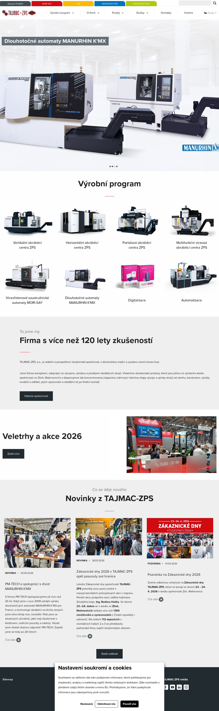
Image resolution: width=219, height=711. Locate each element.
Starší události (109, 654)
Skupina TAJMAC (15, 4)
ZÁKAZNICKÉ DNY (141, 4)
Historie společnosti (36, 396)
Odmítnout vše (106, 704)
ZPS (78, 4)
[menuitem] (62, 13)
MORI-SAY (47, 4)
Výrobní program (60, 13)
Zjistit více (13, 454)
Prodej (116, 13)
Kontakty (166, 13)
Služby (140, 13)
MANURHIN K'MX (110, 4)
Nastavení (86, 704)
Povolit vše (129, 704)
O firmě (91, 13)
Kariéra (188, 13)
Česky (210, 12)
